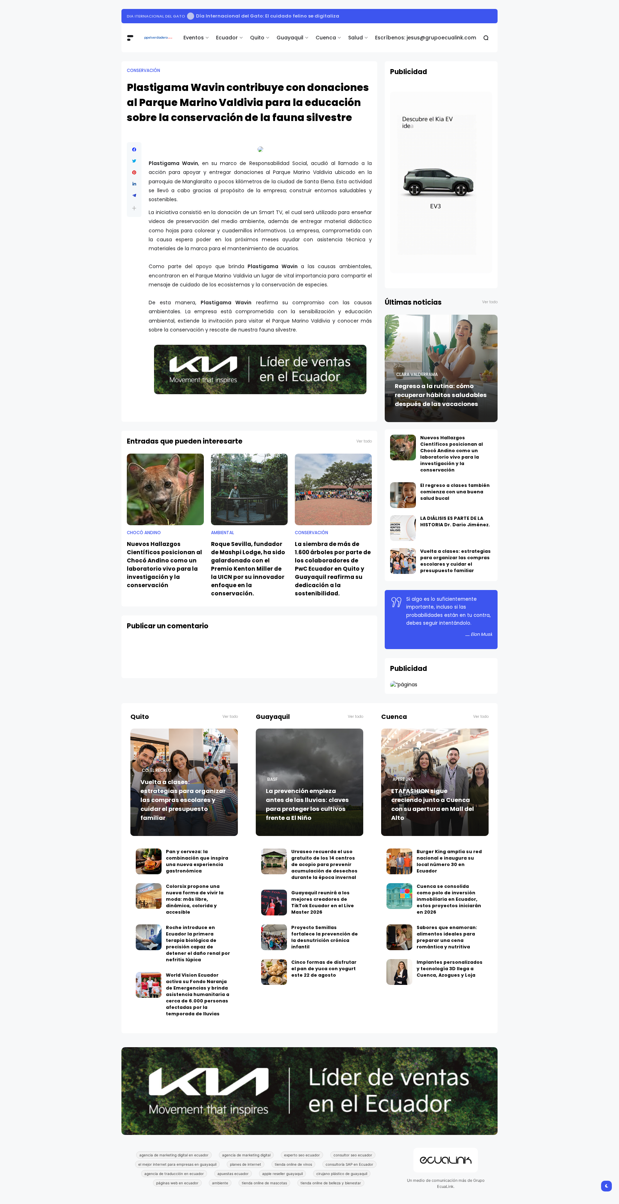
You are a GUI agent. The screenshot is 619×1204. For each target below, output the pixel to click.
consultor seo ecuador (353, 1155)
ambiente (220, 1183)
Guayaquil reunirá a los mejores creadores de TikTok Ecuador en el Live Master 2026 (322, 902)
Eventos (193, 37)
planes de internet (245, 1164)
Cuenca (326, 37)
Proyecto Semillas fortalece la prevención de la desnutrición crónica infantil (324, 937)
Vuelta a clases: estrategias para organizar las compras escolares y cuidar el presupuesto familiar (455, 561)
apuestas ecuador (233, 1173)
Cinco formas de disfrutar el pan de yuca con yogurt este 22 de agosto (323, 968)
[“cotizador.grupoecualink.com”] (403, 684)
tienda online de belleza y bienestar (331, 1183)
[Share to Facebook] (134, 150)
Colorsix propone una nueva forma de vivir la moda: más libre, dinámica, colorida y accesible (195, 899)
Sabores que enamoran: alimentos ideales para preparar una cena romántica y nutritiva (447, 937)
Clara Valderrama (417, 374)
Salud (355, 37)
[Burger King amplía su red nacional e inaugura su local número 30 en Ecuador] (399, 861)
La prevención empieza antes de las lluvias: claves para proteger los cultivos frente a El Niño (307, 804)
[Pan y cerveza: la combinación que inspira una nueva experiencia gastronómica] (149, 861)
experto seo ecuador (302, 1155)
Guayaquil (290, 37)
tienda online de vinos (293, 1164)
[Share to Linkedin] (134, 184)
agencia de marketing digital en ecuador (173, 1155)
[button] (134, 208)
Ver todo (364, 441)
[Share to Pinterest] (134, 172)
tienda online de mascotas (264, 1183)
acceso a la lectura (150, 16)
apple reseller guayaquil (282, 1173)
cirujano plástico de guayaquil (341, 1173)
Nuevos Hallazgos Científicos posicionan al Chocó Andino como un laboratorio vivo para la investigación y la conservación (164, 564)
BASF (272, 779)
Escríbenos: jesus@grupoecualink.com (425, 37)
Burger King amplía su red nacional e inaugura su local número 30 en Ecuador (449, 861)
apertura (403, 779)
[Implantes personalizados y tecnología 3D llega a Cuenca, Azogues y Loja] (399, 972)
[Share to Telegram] (134, 195)
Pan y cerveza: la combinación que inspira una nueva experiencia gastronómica (197, 861)
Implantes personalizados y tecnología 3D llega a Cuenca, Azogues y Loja (450, 968)
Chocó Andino (144, 533)
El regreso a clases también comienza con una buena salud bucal (455, 491)
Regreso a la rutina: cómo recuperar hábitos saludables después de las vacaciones (441, 395)
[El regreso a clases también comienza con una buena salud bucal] (403, 495)
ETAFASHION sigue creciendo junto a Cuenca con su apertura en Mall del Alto (432, 804)
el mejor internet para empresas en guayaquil (177, 1164)
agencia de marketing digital (246, 1155)
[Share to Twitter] (134, 161)
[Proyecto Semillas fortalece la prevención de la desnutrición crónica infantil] (274, 937)
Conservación (143, 70)
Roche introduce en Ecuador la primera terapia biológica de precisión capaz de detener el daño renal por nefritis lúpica (198, 943)
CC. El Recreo (157, 770)
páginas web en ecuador (177, 1183)
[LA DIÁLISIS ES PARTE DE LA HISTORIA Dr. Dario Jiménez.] (403, 528)
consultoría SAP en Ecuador (349, 1164)
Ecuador (227, 37)
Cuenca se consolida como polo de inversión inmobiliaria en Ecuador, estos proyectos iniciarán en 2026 (449, 899)
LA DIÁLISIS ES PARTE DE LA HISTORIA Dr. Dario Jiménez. (455, 521)
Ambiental (222, 533)
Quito (257, 37)
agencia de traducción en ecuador (174, 1173)
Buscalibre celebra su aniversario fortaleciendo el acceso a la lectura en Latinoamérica (293, 16)
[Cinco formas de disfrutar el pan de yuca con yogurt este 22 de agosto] (274, 972)
